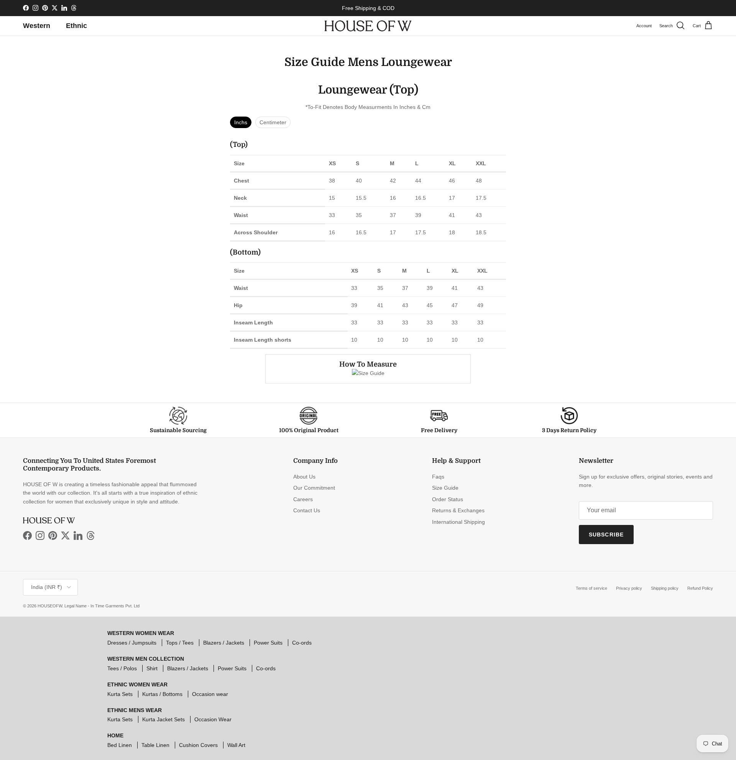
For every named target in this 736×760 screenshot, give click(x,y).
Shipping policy (664, 588)
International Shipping (458, 522)
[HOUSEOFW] (368, 26)
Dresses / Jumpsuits (131, 643)
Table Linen (155, 745)
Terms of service (591, 588)
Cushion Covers (198, 745)
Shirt (152, 668)
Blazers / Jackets (223, 643)
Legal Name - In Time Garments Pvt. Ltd (102, 606)
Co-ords (302, 643)
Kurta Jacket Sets (163, 719)
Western (36, 26)
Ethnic (76, 26)
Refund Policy (700, 588)
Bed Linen (119, 745)
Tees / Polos (122, 668)
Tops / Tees (180, 643)
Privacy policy (629, 588)
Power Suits (268, 643)
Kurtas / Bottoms (162, 694)
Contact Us (306, 510)
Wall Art (236, 745)
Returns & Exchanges (458, 510)
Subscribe (606, 534)
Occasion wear (210, 694)
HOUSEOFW (50, 606)
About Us (304, 477)
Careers (303, 499)
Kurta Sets (120, 694)
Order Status (447, 499)
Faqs (438, 477)
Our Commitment (314, 488)
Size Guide (445, 488)
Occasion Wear (213, 719)
